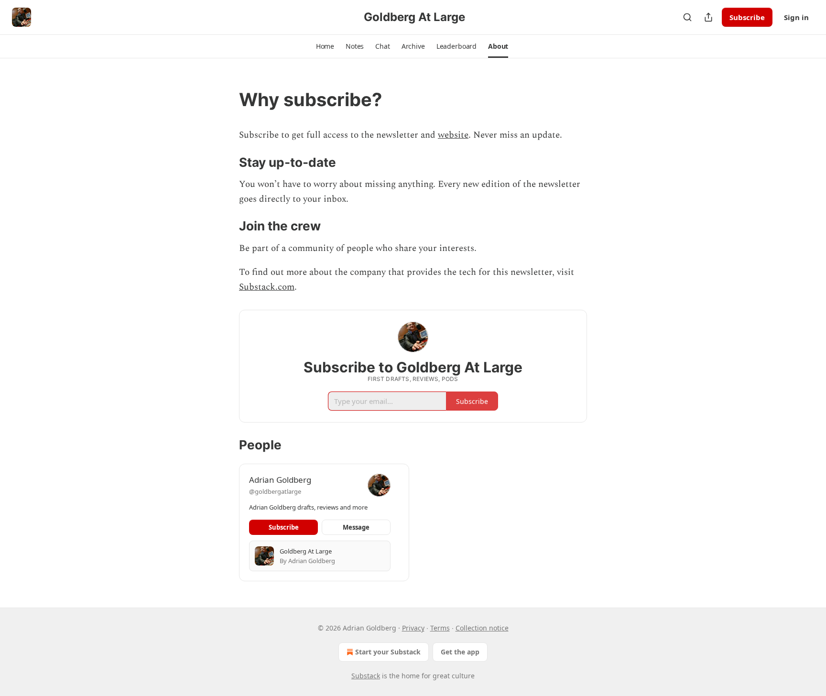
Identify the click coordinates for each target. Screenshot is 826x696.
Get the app (460, 651)
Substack (365, 675)
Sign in (796, 17)
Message (356, 527)
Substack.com (266, 287)
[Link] (225, 99)
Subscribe (747, 17)
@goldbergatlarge (275, 491)
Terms (440, 627)
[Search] (687, 17)
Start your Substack (388, 651)
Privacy (413, 627)
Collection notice (482, 627)
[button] (325, 46)
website (453, 135)
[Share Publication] (708, 17)
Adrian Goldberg (280, 479)
